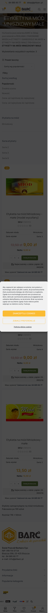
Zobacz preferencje (24, 320)
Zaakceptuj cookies (24, 313)
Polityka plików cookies (23, 327)
